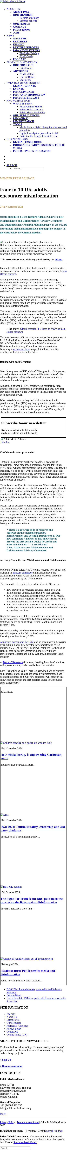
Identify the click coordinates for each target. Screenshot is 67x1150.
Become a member (29, 17)
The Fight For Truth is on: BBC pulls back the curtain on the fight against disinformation (31, 900)
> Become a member (11, 1066)
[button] (12, 165)
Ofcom (58, 259)
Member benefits (28, 20)
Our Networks (17, 139)
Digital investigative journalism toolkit (39, 133)
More (3, 1113)
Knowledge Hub (18, 100)
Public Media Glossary (31, 109)
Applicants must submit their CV (17, 642)
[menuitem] (37, 21)
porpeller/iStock (54, 1130)
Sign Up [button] (5, 442)
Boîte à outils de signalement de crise (38, 136)
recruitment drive (21, 349)
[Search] (15, 1148)
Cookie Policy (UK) (17, 1034)
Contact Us (12, 1031)
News (10, 35)
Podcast (10, 1013)
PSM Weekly (26, 56)
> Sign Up (5, 1059)
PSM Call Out (27, 74)
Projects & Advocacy (22, 62)
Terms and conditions (28, 1122)
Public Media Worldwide (32, 112)
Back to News (14, 995)
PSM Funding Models (31, 106)
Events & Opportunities (23, 82)
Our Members (14, 1022)
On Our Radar (27, 77)
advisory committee (23, 572)
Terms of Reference (13, 662)
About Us (13, 9)
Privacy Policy (14, 1028)
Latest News (26, 68)
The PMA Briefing (29, 53)
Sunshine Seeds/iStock (25, 1142)
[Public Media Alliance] (33, 2)
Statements (25, 80)
